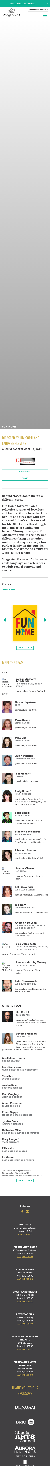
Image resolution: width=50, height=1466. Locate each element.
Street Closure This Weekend (22, 3)
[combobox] (25, 478)
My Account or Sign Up (38, 10)
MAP (19, 1257)
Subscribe (25, 472)
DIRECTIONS (27, 1257)
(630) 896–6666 (25, 1234)
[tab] (25, 584)
